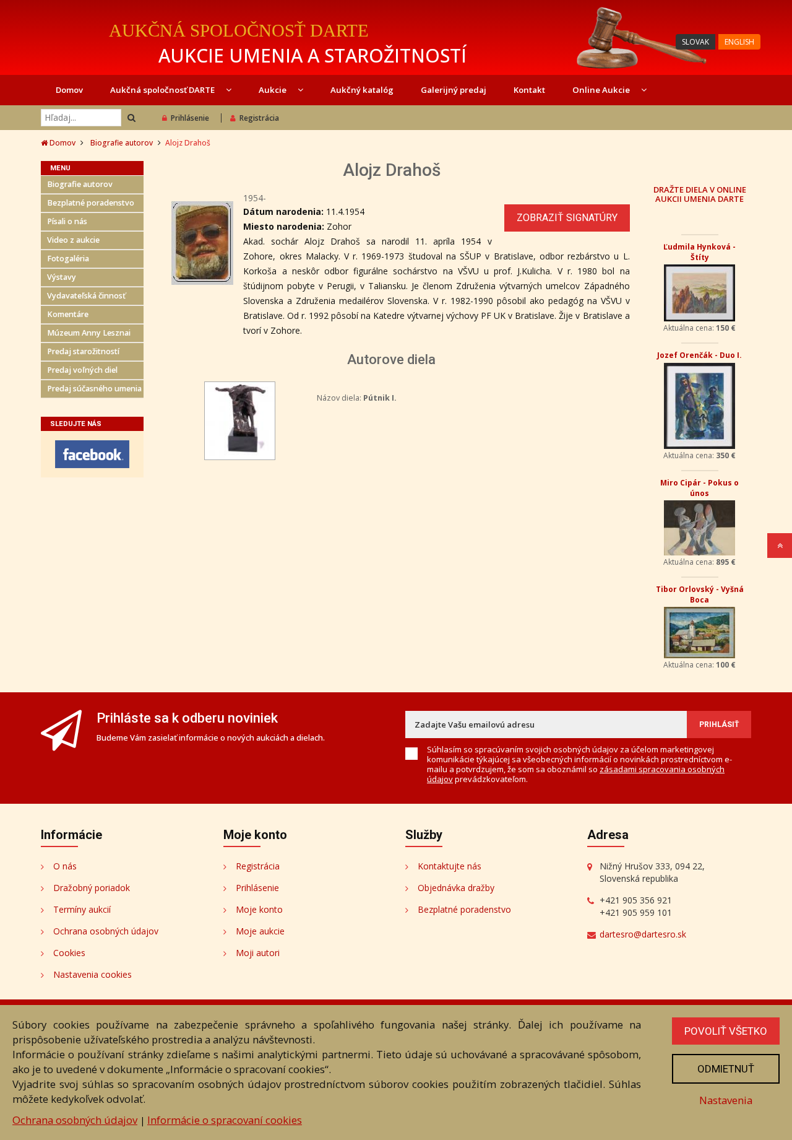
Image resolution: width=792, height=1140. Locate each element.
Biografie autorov (121, 142)
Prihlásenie (190, 118)
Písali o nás (67, 221)
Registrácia (259, 118)
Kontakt (529, 89)
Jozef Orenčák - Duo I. (699, 355)
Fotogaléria (68, 258)
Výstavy (61, 277)
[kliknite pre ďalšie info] (240, 419)
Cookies (69, 953)
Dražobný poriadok (91, 888)
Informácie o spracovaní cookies (224, 1120)
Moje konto (259, 909)
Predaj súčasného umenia (94, 388)
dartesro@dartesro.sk (643, 934)
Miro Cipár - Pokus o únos (699, 487)
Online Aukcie (602, 89)
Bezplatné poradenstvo (90, 203)
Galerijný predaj (453, 89)
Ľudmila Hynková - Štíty (699, 252)
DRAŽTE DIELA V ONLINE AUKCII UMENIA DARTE (699, 194)
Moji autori (258, 953)
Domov (69, 89)
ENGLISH (739, 42)
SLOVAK (695, 42)
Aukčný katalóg (362, 89)
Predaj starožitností (83, 351)
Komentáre (67, 314)
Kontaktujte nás (449, 866)
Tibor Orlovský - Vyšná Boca (700, 594)
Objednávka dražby (456, 888)
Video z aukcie (73, 240)
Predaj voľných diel (82, 370)
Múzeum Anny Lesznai (89, 333)
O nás (65, 866)
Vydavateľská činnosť (86, 295)
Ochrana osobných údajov (105, 931)
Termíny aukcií (82, 909)
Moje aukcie (260, 931)
